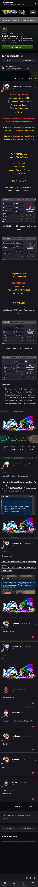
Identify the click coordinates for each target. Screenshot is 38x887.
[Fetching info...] (10, 98)
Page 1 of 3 (18, 78)
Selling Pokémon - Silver (20, 69)
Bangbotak (16, 623)
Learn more (4, 4)
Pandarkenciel (11, 66)
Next (30, 78)
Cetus (14, 690)
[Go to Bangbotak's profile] (6, 624)
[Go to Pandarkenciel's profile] (3, 67)
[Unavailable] (8, 102)
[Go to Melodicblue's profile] (6, 714)
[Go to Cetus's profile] (6, 690)
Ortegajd (15, 783)
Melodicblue (16, 713)
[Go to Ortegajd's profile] (6, 783)
